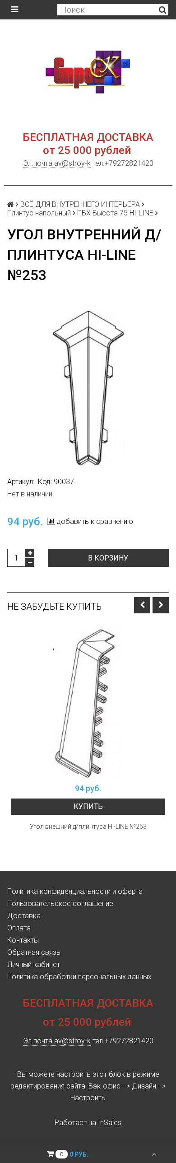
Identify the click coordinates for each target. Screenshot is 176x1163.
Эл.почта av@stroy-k (57, 163)
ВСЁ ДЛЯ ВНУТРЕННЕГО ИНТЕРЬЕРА (80, 204)
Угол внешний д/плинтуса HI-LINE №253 (88, 826)
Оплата (19, 928)
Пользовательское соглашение (60, 903)
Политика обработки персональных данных (79, 976)
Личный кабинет (33, 964)
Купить (88, 806)
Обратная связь (33, 952)
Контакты (23, 940)
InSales (109, 1122)
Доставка (24, 915)
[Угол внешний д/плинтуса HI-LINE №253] (88, 701)
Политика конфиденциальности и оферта (75, 891)
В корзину (108, 558)
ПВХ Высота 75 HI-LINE (115, 213)
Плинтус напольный (39, 213)
